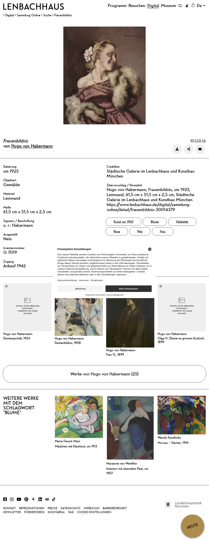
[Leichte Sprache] (193, 5)
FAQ (71, 512)
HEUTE (192, 526)
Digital (9, 15)
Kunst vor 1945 (123, 221)
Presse (52, 508)
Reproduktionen (31, 508)
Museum (168, 5)
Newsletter (12, 512)
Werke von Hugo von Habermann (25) (104, 373)
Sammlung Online (28, 15)
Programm (117, 5)
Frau (163, 231)
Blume (155, 221)
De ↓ (201, 5)
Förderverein (34, 512)
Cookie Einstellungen (94, 512)
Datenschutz (70, 508)
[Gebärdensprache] (187, 5)
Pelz (140, 231)
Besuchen (137, 5)
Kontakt (9, 508)
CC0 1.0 (200, 141)
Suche (47, 15)
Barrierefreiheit (115, 508)
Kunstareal (56, 512)
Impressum (92, 508)
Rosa (117, 231)
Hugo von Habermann (32, 145)
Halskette (182, 221)
